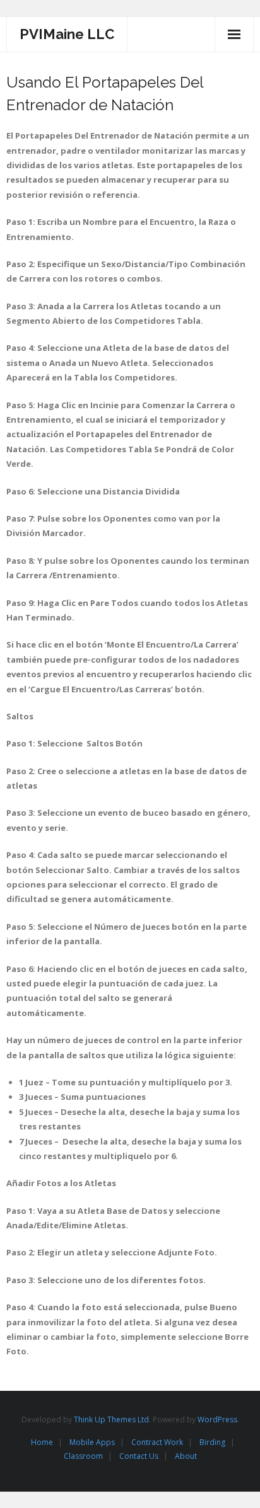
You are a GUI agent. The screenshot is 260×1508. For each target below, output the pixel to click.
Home (42, 1442)
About (186, 1456)
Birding (212, 1442)
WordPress (217, 1419)
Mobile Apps (92, 1442)
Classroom (83, 1456)
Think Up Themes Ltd (111, 1419)
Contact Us (138, 1456)
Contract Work (157, 1442)
